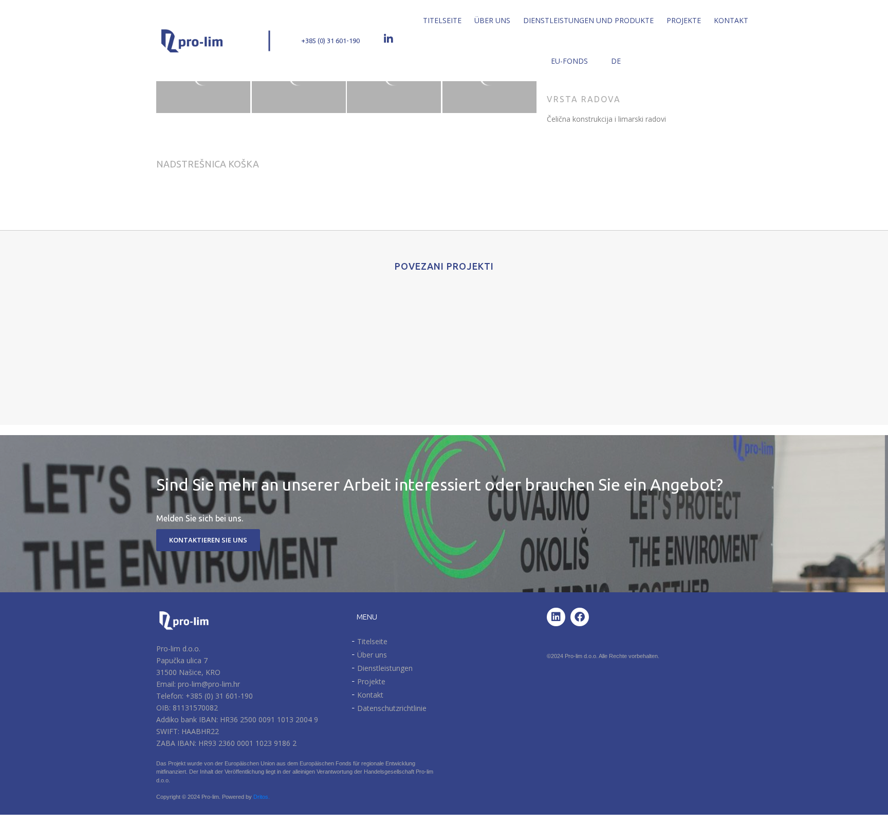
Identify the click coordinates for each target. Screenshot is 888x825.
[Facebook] (579, 617)
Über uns (492, 20)
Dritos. (261, 797)
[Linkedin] (556, 617)
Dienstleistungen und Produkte (588, 20)
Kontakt (731, 20)
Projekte (684, 20)
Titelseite (442, 20)
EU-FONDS (569, 61)
